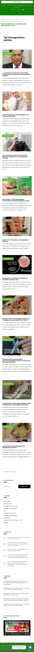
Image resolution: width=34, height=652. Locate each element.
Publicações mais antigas (10, 471)
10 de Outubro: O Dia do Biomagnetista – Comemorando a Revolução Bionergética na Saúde (15, 200)
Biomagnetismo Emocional (10, 506)
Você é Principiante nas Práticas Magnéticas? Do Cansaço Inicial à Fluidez (15, 115)
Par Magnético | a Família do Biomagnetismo (13, 24)
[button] (11, 9)
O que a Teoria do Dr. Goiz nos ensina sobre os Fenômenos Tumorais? (18, 537)
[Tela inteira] (28, 634)
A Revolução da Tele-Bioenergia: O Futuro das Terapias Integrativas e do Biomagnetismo (16, 583)
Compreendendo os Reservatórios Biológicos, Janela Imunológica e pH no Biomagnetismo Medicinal (16, 404)
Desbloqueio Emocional (10, 513)
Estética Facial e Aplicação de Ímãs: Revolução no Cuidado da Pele (16, 594)
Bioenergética (7, 220)
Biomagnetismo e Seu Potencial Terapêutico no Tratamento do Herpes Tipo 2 (15, 278)
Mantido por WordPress (7, 645)
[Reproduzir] (5, 634)
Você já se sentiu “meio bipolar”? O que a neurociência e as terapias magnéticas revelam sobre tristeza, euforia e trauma (18, 556)
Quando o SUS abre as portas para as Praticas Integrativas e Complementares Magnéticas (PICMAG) (18, 544)
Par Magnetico (7, 588)
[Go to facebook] (30, 647)
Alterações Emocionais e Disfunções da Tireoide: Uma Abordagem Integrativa (17, 588)
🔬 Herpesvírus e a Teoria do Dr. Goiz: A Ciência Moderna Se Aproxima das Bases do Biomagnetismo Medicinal (16, 74)
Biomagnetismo (8, 53)
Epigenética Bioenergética (10, 515)
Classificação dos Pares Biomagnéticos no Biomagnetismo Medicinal (13, 446)
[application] (17, 627)
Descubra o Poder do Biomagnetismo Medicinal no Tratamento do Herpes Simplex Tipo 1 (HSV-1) (16, 319)
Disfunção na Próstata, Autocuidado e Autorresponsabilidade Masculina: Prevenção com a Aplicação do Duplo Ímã (16, 360)
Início (2, 648)
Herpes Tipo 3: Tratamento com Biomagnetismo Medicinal (15, 240)
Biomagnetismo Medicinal (10, 508)
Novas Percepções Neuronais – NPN (13, 520)
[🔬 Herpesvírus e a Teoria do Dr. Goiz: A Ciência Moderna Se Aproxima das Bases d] (17, 59)
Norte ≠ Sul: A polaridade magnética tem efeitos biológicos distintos (18, 550)
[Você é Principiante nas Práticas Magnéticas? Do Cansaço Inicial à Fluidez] (17, 101)
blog (5, 510)
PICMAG (6, 95)
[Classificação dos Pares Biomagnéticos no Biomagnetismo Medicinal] (17, 432)
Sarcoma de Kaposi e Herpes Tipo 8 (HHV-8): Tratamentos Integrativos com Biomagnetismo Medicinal (15, 156)
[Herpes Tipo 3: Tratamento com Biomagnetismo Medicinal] (17, 226)
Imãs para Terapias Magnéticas (9, 649)
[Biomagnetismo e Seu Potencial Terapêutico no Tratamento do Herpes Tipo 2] (17, 264)
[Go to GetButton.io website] (30, 650)
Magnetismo (7, 518)
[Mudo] (26, 634)
